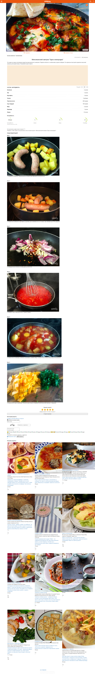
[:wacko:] (34, 432)
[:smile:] (57, 432)
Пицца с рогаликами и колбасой (42, 474)
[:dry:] (79, 432)
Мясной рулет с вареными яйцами (15, 643)
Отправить (20, 436)
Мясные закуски (20, 418)
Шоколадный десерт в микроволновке (71, 579)
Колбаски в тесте (39, 641)
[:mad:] (7, 432)
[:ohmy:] (11, 432)
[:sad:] (29, 432)
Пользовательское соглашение (47, 671)
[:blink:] (26, 432)
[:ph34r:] (15, 432)
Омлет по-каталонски (67, 533)
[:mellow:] (69, 432)
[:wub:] (71, 432)
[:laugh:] (83, 432)
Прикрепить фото (12, 436)
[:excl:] (18, 432)
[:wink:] (22, 432)
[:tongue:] (61, 432)
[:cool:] (51, 432)
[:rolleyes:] (47, 432)
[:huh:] (8, 433)
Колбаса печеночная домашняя (14, 520)
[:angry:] (66, 432)
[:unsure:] (43, 432)
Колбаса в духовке (11, 418)
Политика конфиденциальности (47, 672)
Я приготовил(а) (47, 413)
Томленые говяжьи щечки (41, 592)
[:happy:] (38, 432)
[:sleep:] (75, 432)
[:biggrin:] (52, 432)
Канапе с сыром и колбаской (14, 583)
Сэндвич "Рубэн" (38, 533)
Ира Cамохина (85, 57)
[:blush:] (54, 432)
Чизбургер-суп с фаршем (67, 649)
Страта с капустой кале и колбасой (70, 470)
